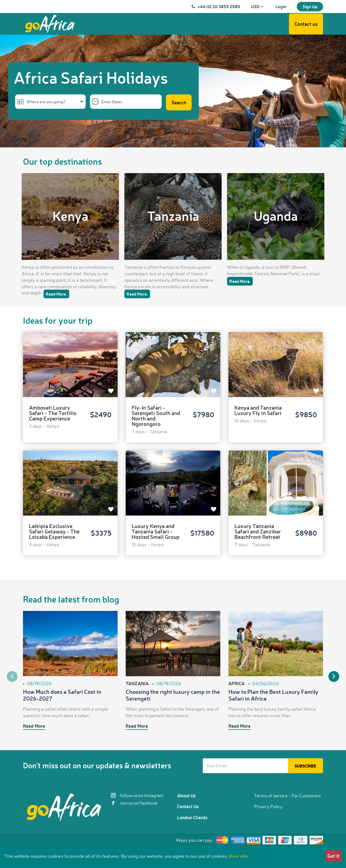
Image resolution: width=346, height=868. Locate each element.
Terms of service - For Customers (287, 795)
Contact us (306, 24)
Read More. (56, 294)
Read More (34, 726)
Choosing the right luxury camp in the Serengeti (173, 695)
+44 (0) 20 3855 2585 (218, 6)
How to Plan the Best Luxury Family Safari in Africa (273, 695)
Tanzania (173, 215)
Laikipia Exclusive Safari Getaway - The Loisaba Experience (54, 531)
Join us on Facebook (138, 803)
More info (238, 856)
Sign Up (309, 6)
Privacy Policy (268, 806)
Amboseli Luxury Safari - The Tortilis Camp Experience (52, 413)
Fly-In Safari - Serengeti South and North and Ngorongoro (156, 415)
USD (255, 6)
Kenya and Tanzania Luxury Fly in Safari (258, 410)
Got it (333, 856)
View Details (70, 358)
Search (178, 102)
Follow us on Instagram (141, 795)
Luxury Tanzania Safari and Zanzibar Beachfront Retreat (257, 531)
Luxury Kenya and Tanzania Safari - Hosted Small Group (155, 531)
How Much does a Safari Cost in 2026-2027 (62, 695)
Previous (12, 676)
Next (333, 676)
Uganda (276, 215)
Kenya (70, 215)
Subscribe (305, 766)
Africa (236, 683)
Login (280, 6)
